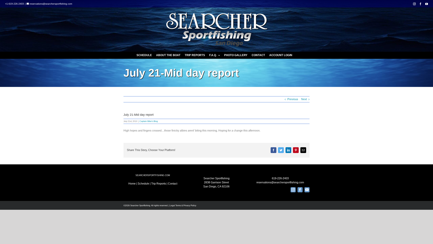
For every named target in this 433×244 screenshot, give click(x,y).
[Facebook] (300, 189)
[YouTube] (307, 189)
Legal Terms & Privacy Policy (183, 205)
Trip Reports (158, 183)
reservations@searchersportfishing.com (50, 3)
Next (304, 99)
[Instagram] (293, 189)
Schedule (143, 183)
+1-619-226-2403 (14, 3)
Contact (172, 183)
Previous (292, 99)
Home (132, 183)
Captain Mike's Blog (149, 121)
